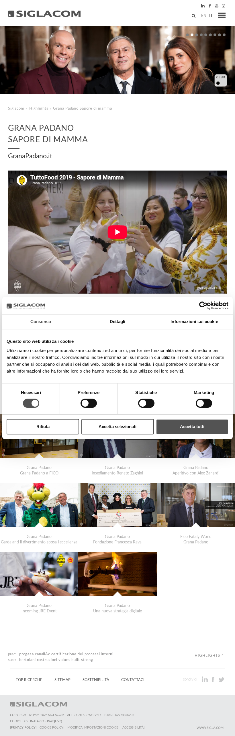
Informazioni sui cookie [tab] (194, 321)
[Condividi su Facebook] (213, 679)
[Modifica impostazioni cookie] (92, 727)
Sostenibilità (96, 680)
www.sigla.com (210, 727)
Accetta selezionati (117, 426)
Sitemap (62, 680)
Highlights (38, 108)
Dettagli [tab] (118, 321)
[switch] (89, 403)
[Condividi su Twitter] (221, 679)
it (211, 16)
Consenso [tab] (40, 321)
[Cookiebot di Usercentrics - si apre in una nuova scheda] (203, 305)
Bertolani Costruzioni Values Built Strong (56, 660)
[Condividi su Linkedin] (205, 679)
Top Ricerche (29, 680)
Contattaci (132, 680)
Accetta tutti (192, 426)
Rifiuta (43, 426)
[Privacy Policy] (23, 727)
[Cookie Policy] (51, 727)
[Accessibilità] (133, 727)
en (203, 16)
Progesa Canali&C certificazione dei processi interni (66, 654)
